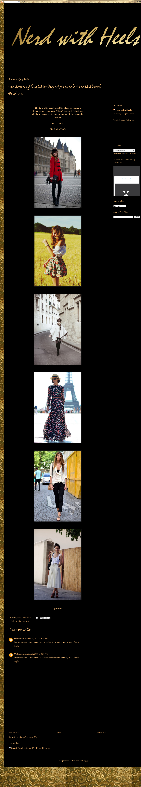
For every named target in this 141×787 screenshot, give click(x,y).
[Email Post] (36, 618)
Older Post (101, 732)
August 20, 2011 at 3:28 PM (36, 638)
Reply (16, 646)
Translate (132, 153)
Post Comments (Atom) (30, 737)
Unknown (19, 638)
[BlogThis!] (43, 618)
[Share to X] (45, 618)
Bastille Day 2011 (22, 621)
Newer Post (14, 732)
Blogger (85, 760)
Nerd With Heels (124, 110)
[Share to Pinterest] (49, 618)
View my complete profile (124, 113)
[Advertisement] (57, 713)
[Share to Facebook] (47, 618)
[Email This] (41, 618)
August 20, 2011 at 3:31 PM (36, 654)
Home (58, 732)
